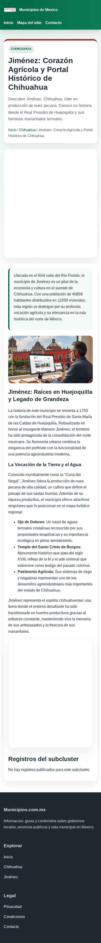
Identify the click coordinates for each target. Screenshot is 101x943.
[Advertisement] (50, 203)
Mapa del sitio (29, 23)
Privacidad (13, 907)
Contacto (53, 23)
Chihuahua (27, 130)
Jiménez (11, 877)
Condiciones (14, 917)
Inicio (8, 23)
